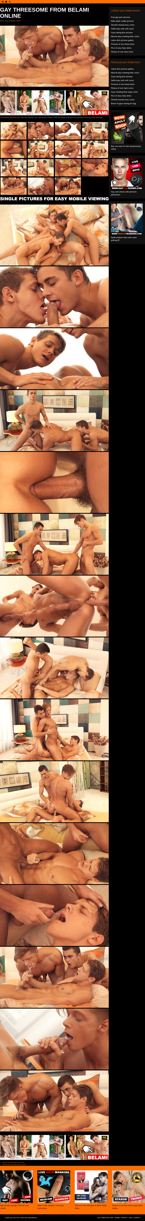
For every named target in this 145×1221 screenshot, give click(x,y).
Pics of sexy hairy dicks (121, 48)
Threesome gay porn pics (10, 117)
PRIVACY (124, 1218)
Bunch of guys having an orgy (123, 103)
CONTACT (137, 1218)
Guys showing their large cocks (124, 92)
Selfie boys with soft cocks (122, 29)
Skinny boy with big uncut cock (13, 1162)
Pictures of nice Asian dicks (123, 44)
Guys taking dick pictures (122, 33)
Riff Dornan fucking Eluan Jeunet (14, 1164)
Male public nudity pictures (122, 21)
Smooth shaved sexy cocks (122, 25)
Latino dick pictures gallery (122, 40)
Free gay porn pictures (120, 17)
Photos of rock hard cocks (122, 52)
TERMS (117, 1218)
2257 (130, 1218)
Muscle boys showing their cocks (125, 36)
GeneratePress (32, 1218)
